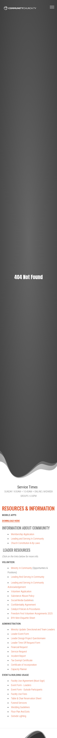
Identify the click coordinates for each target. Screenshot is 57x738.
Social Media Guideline (21, 600)
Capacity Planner (19, 669)
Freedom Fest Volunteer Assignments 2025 (32, 613)
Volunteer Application (21, 591)
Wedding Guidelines (20, 707)
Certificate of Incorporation (24, 664)
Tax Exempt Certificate (22, 660)
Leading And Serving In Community (27, 576)
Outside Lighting (18, 716)
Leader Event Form (20, 633)
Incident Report (18, 655)
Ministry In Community (21, 568)
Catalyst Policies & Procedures (25, 609)
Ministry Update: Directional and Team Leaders (33, 629)
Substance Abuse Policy (22, 595)
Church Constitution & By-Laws (25, 543)
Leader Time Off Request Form (25, 642)
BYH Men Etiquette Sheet (23, 617)
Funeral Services (19, 702)
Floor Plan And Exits (20, 711)
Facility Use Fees (19, 694)
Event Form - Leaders (21, 685)
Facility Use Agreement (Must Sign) (28, 680)
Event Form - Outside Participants (26, 689)
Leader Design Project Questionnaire (28, 638)
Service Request (19, 651)
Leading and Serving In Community (27, 538)
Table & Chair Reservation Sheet (26, 698)
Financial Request (19, 647)
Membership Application (22, 534)
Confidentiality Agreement (23, 604)
